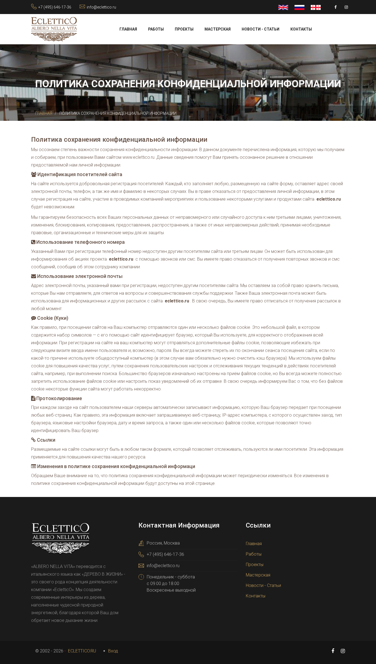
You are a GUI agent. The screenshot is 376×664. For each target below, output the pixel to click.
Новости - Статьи (260, 29)
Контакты (301, 29)
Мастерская (218, 29)
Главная (128, 29)
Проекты (184, 29)
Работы (156, 29)
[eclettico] (54, 28)
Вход (113, 651)
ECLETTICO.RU (81, 651)
